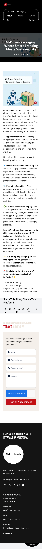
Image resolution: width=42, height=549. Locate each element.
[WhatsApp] (23, 309)
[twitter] (9, 485)
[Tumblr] (32, 309)
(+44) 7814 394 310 (12, 510)
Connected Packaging (22, 142)
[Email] (29, 312)
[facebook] (5, 485)
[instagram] (18, 485)
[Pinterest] (37, 309)
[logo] (7, 3)
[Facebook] (5, 309)
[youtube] (23, 485)
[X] (10, 309)
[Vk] (5, 312)
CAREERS (7, 533)
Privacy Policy (9, 498)
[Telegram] (28, 309)
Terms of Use (9, 501)
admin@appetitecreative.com (16, 479)
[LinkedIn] (19, 309)
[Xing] (17, 312)
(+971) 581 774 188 (12, 519)
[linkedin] (14, 485)
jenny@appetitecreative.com (16, 528)
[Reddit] (14, 309)
